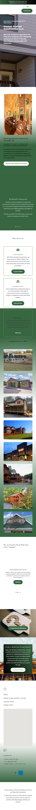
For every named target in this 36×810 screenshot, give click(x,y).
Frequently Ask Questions (18, 628)
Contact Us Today (18, 670)
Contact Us (27, 11)
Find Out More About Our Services (16, 163)
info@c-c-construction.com (17, 764)
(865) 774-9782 (16, 214)
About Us (18, 333)
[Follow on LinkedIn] (20, 773)
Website (18, 587)
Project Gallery (18, 271)
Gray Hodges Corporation (18, 564)
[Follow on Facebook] (15, 773)
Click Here (18, 221)
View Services (18, 303)
